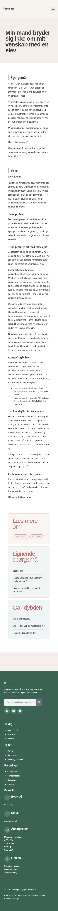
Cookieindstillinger (11, 899)
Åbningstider (19, 828)
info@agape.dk (10, 821)
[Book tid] (7, 797)
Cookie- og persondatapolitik (33, 895)
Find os (16, 858)
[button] (53, 9)
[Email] (7, 814)
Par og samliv (36, 537)
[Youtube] (20, 711)
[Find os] (7, 859)
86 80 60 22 (9, 805)
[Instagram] (13, 711)
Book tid (16, 796)
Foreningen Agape (12, 866)
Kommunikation (20, 537)
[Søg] (39, 702)
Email (15, 812)
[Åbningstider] (7, 830)
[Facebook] (7, 711)
